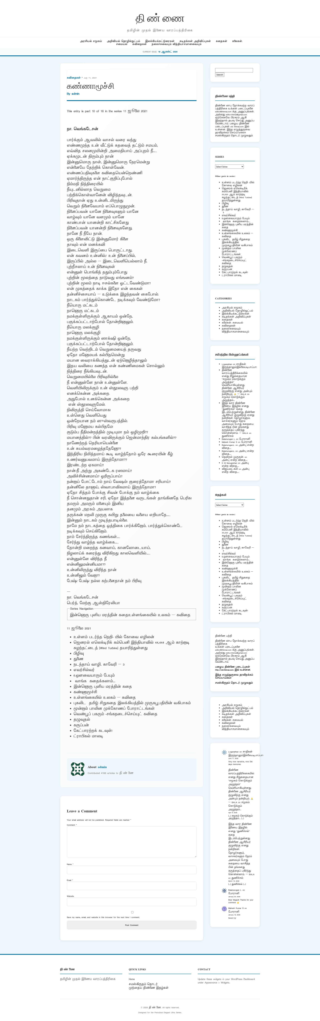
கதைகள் (221, 41)
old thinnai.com (237, 126)
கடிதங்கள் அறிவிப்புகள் (195, 41)
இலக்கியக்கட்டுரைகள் (159, 41)
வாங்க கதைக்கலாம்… (94, 681)
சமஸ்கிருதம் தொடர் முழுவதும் (234, 683)
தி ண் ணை (160, 17)
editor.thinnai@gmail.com (236, 114)
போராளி (244, 439)
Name (70, 864)
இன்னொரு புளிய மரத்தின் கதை (99, 615)
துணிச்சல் (228, 436)
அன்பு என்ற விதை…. (235, 460)
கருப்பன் (81, 725)
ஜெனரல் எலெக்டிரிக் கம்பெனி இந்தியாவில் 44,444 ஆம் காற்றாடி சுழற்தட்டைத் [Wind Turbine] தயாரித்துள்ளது (132, 645)
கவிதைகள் (139, 44)
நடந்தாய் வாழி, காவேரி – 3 (99, 664)
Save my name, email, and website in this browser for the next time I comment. (103, 917)
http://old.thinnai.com (224, 670)
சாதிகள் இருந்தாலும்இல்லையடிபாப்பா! (239, 365)
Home (132, 979)
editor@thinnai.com (223, 111)
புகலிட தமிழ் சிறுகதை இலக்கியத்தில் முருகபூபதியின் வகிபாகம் (132, 703)
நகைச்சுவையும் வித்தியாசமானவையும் (177, 44)
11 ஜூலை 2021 (135, 111)
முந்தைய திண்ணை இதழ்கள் (148, 988)
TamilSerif (227, 678)
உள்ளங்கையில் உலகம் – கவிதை (159, 615)
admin (75, 93)
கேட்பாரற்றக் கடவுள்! (93, 730)
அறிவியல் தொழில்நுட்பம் (123, 41)
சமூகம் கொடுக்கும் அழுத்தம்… (233, 398)
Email (70, 880)
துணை (78, 659)
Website (70, 896)
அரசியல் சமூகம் (91, 41)
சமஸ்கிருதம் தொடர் (143, 984)
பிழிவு (79, 653)
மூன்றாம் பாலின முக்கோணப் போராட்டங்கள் (114, 708)
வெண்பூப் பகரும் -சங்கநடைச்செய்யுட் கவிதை (115, 714)
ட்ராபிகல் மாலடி (89, 736)
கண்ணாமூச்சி (230, 230)
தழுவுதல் (82, 719)
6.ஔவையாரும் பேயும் (94, 675)
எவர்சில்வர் (84, 670)
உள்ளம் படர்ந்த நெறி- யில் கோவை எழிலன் (114, 637)
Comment (72, 825)
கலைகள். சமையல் (232, 322)
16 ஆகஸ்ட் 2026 (168, 51)
